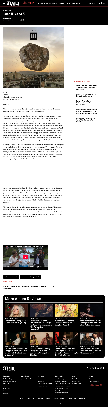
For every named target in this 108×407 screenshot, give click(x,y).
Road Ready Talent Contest (45, 383)
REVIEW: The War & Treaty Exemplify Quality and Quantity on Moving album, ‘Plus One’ (40, 352)
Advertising (30, 398)
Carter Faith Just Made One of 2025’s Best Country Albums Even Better (86, 87)
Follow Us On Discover (10, 277)
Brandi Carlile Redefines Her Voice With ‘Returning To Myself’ (85, 120)
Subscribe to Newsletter (61, 381)
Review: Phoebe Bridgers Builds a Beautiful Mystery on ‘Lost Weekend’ (29, 287)
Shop (69, 3)
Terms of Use (72, 398)
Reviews (32, 318)
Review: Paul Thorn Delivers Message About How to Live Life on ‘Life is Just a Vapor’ (90, 323)
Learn (73, 3)
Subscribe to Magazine (61, 378)
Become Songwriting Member (62, 386)
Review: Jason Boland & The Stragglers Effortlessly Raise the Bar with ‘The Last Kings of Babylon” (16, 352)
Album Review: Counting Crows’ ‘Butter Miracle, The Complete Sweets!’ (65, 323)
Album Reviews (7, 10)
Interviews (6, 383)
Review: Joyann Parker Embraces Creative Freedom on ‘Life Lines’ (85, 103)
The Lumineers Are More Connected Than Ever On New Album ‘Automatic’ (91, 351)
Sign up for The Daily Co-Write (28, 378)
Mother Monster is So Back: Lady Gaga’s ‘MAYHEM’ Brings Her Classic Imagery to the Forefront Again (66, 352)
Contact (40, 398)
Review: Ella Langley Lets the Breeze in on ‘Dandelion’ (86, 95)
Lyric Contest (41, 381)
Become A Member (59, 398)
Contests (55, 3)
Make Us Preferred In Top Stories (29, 277)
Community (62, 3)
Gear (4, 390)
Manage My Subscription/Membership (61, 391)
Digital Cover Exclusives (9, 381)
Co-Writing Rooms (76, 383)
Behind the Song (7, 378)
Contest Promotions (43, 386)
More (91, 376)
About (21, 398)
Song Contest (41, 378)
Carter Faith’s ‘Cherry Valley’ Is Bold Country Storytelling (16, 322)
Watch (78, 3)
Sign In (48, 398)
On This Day (6, 388)
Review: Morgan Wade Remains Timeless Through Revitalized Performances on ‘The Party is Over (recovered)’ (41, 325)
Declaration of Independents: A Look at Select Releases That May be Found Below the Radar (86, 111)
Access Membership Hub (61, 388)
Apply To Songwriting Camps (62, 383)
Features (40, 3)
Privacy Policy (83, 398)
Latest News (47, 3)
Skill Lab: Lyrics (76, 381)
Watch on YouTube (94, 381)
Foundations (75, 378)
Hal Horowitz (8, 18)
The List (5, 386)
